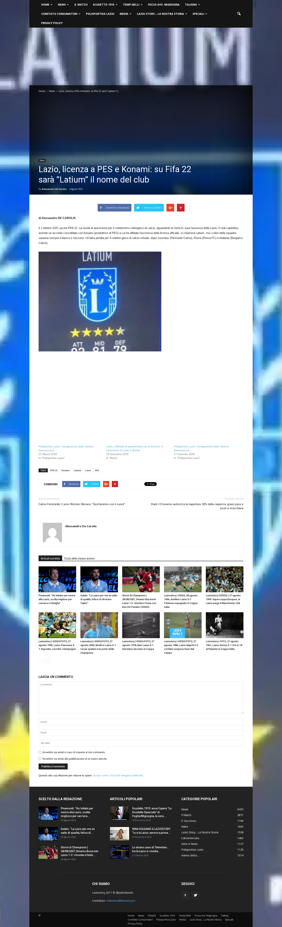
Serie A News (189, 844)
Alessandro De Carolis (54, 189)
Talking (191, 4)
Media (124, 14)
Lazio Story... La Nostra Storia (199, 832)
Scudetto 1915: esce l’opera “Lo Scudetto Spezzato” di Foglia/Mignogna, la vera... (152, 812)
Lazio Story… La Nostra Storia (160, 14)
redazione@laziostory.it (120, 900)
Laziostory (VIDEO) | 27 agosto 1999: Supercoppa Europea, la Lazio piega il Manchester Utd (223, 599)
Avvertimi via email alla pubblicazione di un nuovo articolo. (74, 758)
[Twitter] (195, 895)
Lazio (88, 470)
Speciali (198, 14)
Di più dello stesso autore (79, 558)
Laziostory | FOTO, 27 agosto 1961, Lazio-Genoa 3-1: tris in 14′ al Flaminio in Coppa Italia (224, 645)
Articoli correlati (50, 558)
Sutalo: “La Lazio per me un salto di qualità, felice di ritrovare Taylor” (98, 599)
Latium (77, 470)
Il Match (80, 4)
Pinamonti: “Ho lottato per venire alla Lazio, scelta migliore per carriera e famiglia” (57, 599)
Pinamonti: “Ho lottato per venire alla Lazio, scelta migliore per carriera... (77, 812)
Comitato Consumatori (59, 14)
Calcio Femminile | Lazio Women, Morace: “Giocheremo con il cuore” (82, 504)
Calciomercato (190, 838)
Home (45, 4)
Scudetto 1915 (103, 4)
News (62, 4)
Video (184, 826)
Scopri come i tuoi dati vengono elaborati (118, 775)
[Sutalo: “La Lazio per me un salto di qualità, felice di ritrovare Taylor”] (99, 579)
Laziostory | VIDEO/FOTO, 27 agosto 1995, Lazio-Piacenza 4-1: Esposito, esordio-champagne (57, 645)
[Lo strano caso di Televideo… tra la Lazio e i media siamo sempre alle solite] (119, 852)
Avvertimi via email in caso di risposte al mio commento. (74, 752)
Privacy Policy (52, 23)
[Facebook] (185, 895)
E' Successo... (189, 821)
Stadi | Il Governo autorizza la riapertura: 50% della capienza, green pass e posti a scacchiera (197, 506)
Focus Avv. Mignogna (164, 4)
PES (97, 470)
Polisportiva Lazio (100, 14)
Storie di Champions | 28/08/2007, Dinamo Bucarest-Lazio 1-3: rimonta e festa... (80, 851)
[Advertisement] (141, 56)
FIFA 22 (53, 470)
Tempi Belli (131, 4)
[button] (238, 13)
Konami (66, 470)
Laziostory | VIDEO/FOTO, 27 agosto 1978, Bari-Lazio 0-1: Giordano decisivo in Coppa (138, 645)
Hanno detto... (190, 855)
